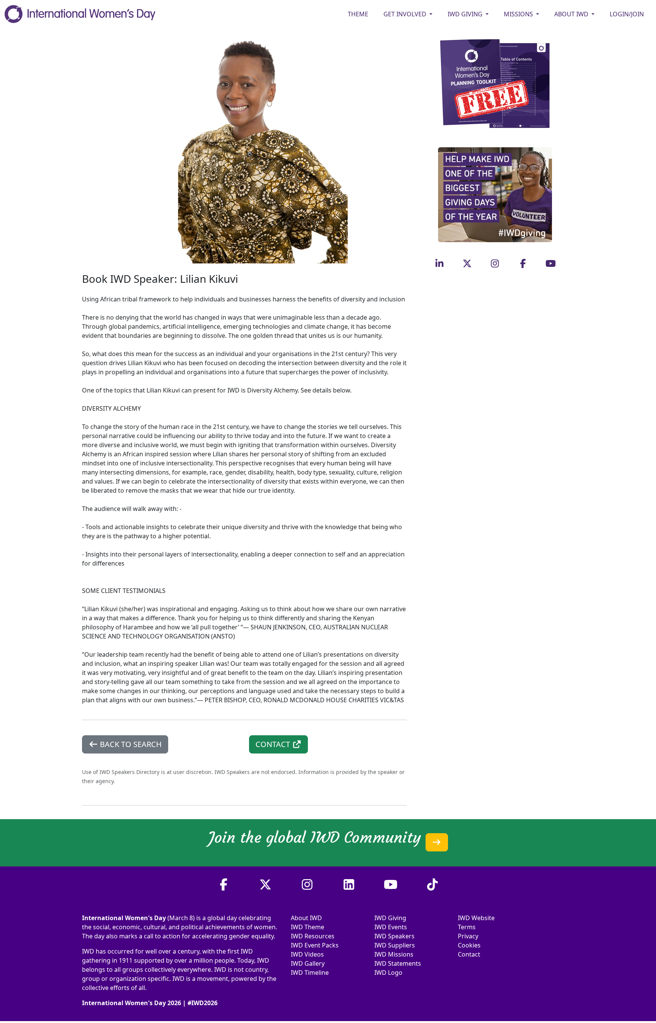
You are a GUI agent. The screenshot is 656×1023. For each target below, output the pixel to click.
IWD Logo (388, 972)
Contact (469, 954)
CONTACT (273, 744)
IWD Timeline (310, 972)
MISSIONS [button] (519, 14)
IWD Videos (307, 954)
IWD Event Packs (315, 945)
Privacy (468, 936)
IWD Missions (393, 954)
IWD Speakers (394, 936)
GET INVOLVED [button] (405, 14)
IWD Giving (390, 918)
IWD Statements (397, 963)
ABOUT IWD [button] (572, 14)
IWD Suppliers (394, 945)
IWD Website (476, 918)
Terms (467, 927)
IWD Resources (312, 936)
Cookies (469, 945)
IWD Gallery (308, 963)
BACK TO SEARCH (130, 744)
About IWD (306, 918)
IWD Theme (307, 927)
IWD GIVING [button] (466, 14)
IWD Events (390, 927)
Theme (358, 14)
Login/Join (627, 14)
